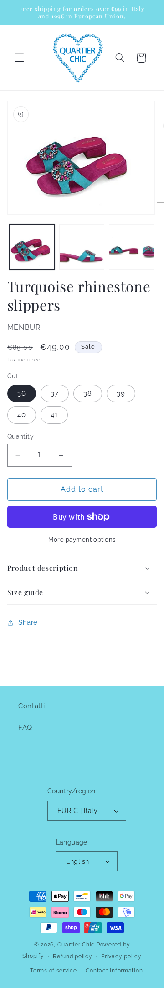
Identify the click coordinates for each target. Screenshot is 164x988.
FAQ (25, 727)
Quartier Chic (76, 944)
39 (121, 393)
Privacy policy (121, 956)
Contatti (31, 706)
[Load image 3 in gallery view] (131, 247)
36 (21, 393)
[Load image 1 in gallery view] (32, 247)
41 (54, 415)
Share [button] (28, 622)
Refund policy (72, 956)
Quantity (20, 436)
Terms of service (53, 970)
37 (55, 393)
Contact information (114, 970)
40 (21, 415)
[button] (19, 58)
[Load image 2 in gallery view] (81, 247)
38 (87, 393)
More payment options (82, 539)
